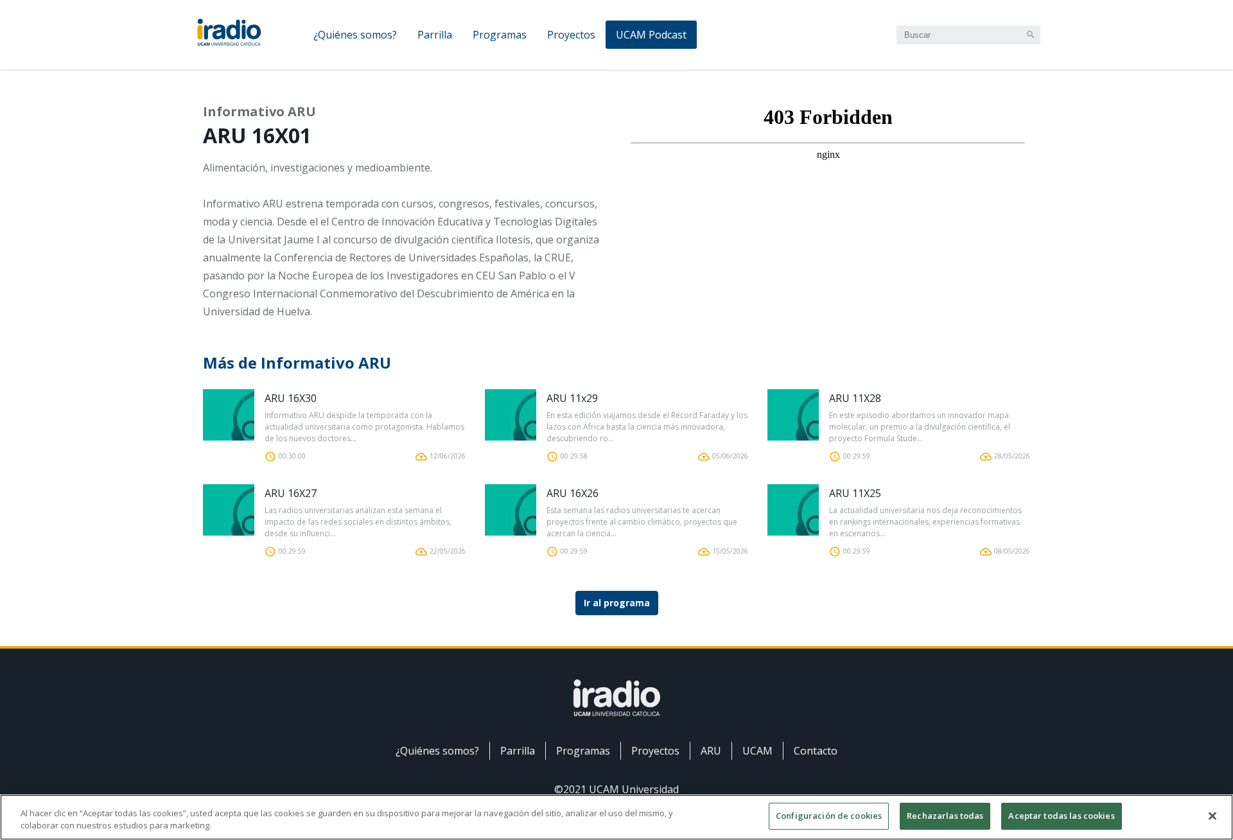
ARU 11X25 (855, 493)
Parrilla (434, 35)
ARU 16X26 (573, 493)
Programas (500, 35)
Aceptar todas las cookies (1061, 815)
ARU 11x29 (572, 398)
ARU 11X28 (855, 398)
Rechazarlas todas (945, 815)
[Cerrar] (1212, 815)
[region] (616, 817)
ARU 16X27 (291, 493)
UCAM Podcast (651, 35)
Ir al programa (617, 603)
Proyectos (571, 35)
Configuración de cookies (829, 815)
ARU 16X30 (291, 398)
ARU (711, 751)
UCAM (757, 751)
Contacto (815, 751)
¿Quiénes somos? (355, 35)
